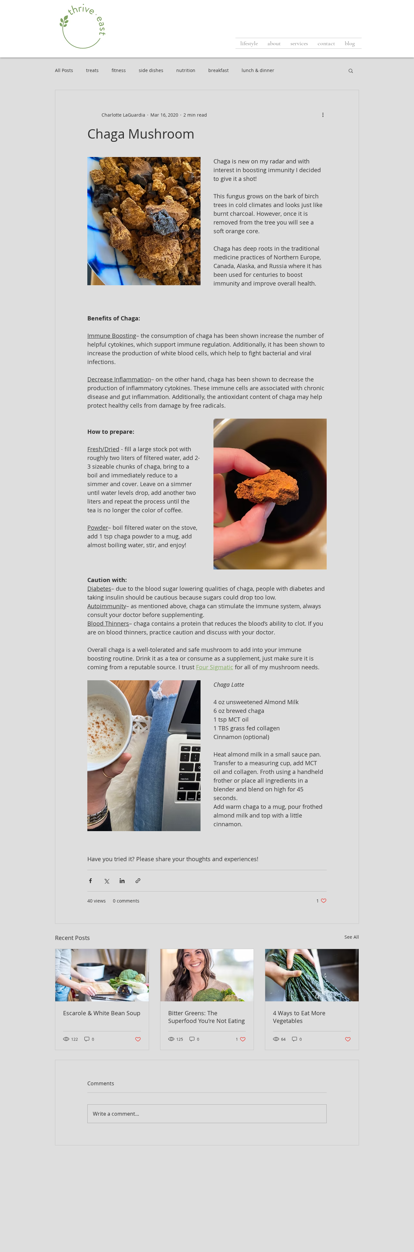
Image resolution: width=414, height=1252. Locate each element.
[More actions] (323, 115)
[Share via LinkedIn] (122, 881)
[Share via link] (138, 881)
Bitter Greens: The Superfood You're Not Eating (206, 1017)
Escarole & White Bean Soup (101, 1013)
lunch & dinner (258, 70)
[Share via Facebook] (90, 881)
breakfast (218, 70)
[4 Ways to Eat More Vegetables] (312, 975)
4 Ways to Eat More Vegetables (299, 1017)
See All (351, 937)
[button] (351, 70)
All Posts (64, 70)
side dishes (151, 70)
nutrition (185, 70)
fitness (119, 70)
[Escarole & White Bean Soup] (102, 975)
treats (92, 70)
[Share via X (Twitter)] (106, 881)
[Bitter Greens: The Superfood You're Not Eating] (207, 975)
